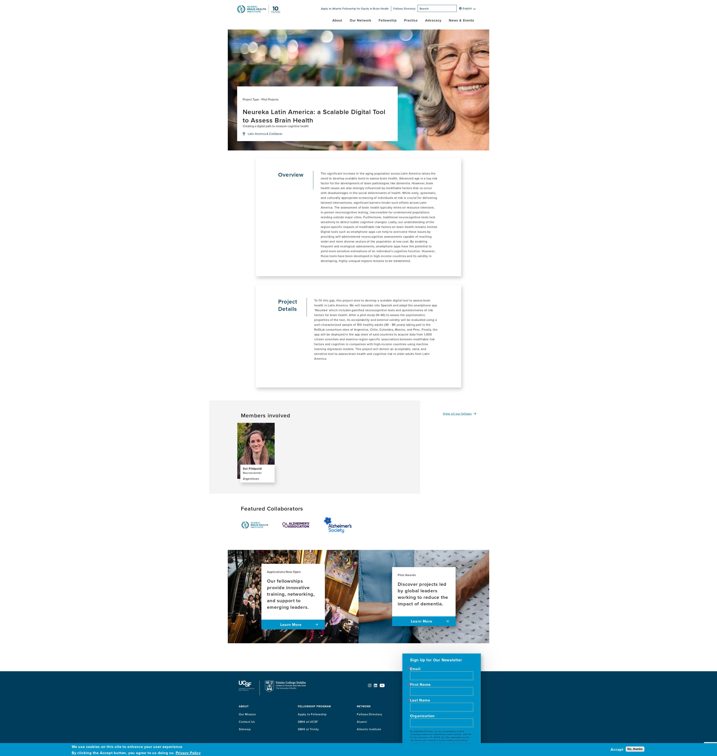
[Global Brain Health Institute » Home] (258, 12)
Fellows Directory (404, 8)
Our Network (360, 20)
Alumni (362, 722)
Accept (617, 749)
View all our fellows (457, 414)
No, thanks (635, 748)
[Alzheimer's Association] (296, 525)
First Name (420, 684)
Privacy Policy (188, 752)
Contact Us (247, 722)
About (337, 20)
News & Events (461, 20)
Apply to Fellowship (312, 714)
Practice (411, 20)
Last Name (420, 700)
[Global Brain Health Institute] (255, 525)
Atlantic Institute (369, 729)
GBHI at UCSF (308, 722)
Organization (422, 716)
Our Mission (247, 714)
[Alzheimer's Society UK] (338, 525)
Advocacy (433, 20)
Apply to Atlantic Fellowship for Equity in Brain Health (355, 8)
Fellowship (388, 20)
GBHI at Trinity (308, 729)
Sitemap (245, 729)
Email (415, 669)
